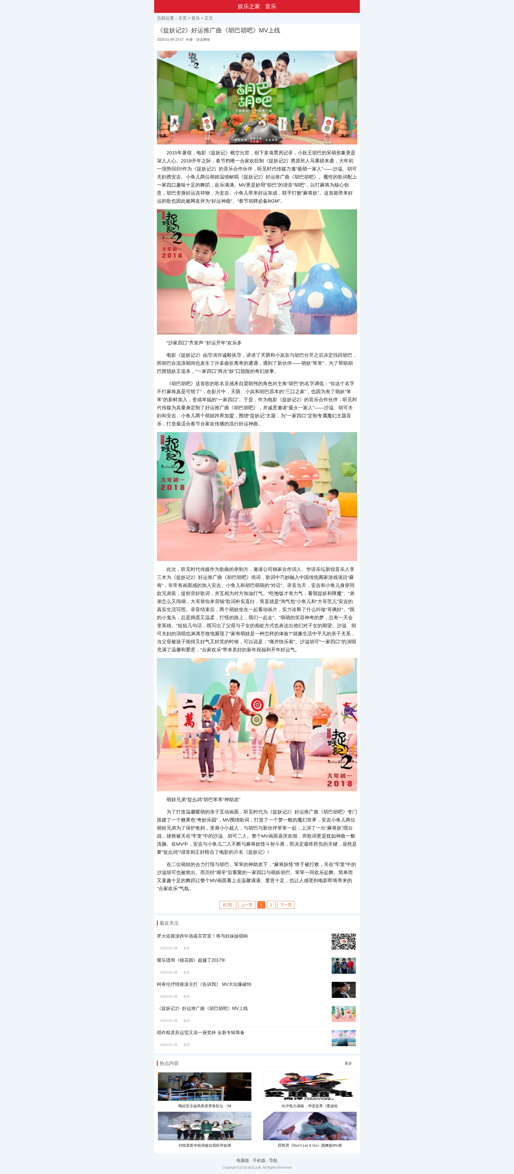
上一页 (246, 905)
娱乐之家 (249, 6)
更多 (348, 1063)
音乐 (270, 6)
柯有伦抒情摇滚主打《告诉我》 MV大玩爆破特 (204, 984)
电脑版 (242, 1160)
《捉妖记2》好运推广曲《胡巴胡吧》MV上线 (202, 1008)
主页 (182, 18)
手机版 (259, 1160)
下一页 (286, 905)
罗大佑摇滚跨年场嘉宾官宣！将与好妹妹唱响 (202, 936)
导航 (273, 1160)
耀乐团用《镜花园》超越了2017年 (191, 960)
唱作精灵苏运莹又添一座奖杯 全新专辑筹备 (201, 1032)
